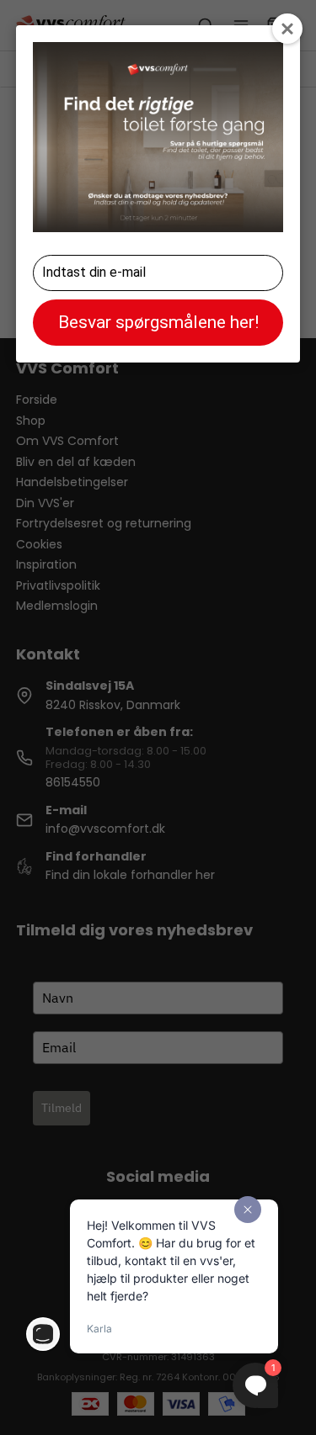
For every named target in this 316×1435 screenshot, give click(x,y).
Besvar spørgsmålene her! (158, 322)
